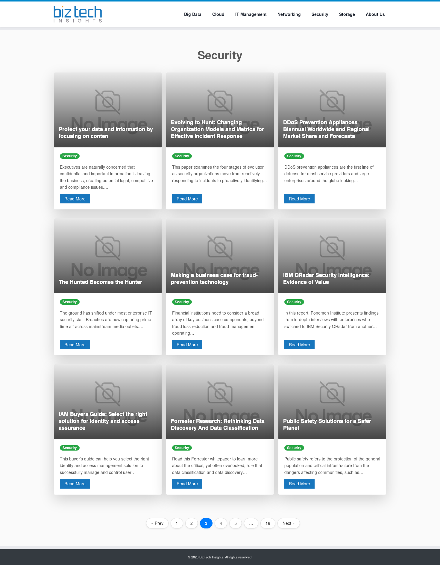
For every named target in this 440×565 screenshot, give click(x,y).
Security (320, 14)
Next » (289, 523)
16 (267, 523)
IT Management (251, 14)
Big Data (192, 14)
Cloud (218, 14)
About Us (375, 14)
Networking (289, 14)
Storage (347, 14)
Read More (75, 199)
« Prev (157, 523)
